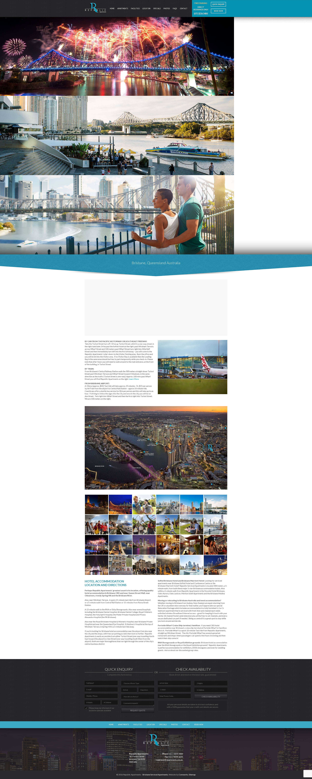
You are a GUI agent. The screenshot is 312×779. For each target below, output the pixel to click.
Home (112, 8)
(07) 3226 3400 (201, 13)
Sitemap (192, 774)
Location (146, 8)
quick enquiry (218, 4)
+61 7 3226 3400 (175, 754)
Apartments (122, 8)
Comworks (183, 774)
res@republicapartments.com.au (169, 760)
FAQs (175, 8)
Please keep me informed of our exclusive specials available (101, 709)
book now (218, 11)
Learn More (134, 379)
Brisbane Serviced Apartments (155, 774)
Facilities (135, 8)
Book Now (198, 724)
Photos (167, 8)
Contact (183, 8)
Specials (157, 8)
